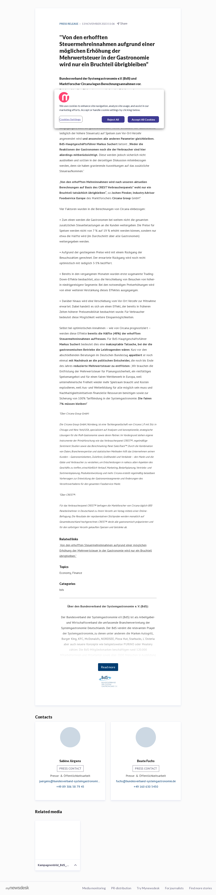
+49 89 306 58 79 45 (70, 786)
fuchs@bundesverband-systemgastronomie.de (146, 781)
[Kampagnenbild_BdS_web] (57, 840)
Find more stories (200, 888)
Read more (108, 667)
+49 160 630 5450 (146, 786)
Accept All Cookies (143, 119)
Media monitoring (94, 888)
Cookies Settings (70, 119)
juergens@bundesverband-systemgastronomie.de (70, 781)
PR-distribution (121, 888)
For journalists (174, 888)
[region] (109, 108)
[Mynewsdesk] (17, 888)
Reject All (113, 119)
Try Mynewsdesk (148, 888)
